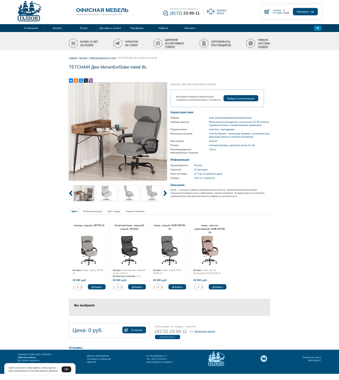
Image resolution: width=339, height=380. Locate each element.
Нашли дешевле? (167, 337)
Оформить (303, 11)
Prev (70, 193)
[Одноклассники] (76, 80)
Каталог (83, 58)
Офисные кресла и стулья (103, 58)
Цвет (75, 211)
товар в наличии (135, 211)
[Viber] (91, 80)
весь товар (114, 211)
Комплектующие (92, 211)
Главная (73, 58)
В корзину (136, 330)
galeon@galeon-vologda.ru (159, 362)
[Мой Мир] (81, 80)
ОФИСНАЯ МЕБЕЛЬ (102, 10)
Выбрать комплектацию (241, 98)
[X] (86, 80)
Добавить (96, 287)
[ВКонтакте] (71, 80)
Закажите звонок (204, 331)
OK (66, 369)
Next (165, 193)
